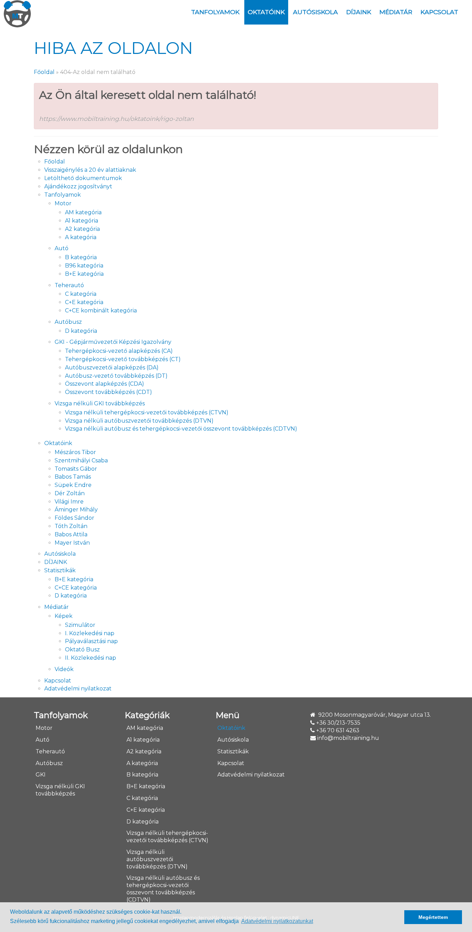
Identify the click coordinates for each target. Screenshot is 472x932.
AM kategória (83, 212)
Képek (64, 616)
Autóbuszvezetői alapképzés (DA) (112, 367)
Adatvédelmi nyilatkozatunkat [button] (277, 921)
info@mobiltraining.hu (348, 738)
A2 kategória (82, 229)
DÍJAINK (358, 12)
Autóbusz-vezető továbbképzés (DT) (116, 376)
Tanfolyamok (215, 12)
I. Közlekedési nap (89, 633)
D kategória (81, 331)
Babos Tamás (73, 476)
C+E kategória (84, 302)
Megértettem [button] (433, 917)
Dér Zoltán (70, 493)
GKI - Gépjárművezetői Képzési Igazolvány (113, 342)
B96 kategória (84, 265)
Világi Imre (69, 501)
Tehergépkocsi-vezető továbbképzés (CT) (123, 359)
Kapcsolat (439, 12)
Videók (64, 669)
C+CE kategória (76, 587)
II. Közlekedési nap (90, 658)
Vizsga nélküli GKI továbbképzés (100, 403)
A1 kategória (81, 220)
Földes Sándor (74, 518)
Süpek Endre (73, 485)
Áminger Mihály (76, 509)
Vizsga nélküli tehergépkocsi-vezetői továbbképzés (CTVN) (146, 412)
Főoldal (44, 72)
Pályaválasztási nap (91, 641)
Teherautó (69, 285)
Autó (61, 248)
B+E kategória (84, 274)
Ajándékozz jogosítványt (78, 186)
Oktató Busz (82, 649)
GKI (41, 774)
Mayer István (72, 542)
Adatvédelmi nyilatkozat (78, 688)
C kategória (80, 294)
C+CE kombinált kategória (101, 310)
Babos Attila (71, 534)
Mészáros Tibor (75, 452)
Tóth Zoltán (71, 526)
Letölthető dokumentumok (83, 178)
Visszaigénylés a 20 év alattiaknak (90, 170)
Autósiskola (315, 12)
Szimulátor (80, 625)
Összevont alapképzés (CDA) (104, 383)
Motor (63, 203)
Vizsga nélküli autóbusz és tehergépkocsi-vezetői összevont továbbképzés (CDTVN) (181, 428)
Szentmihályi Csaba (81, 460)
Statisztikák (60, 570)
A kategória (80, 237)
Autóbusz (68, 322)
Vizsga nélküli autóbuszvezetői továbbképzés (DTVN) (139, 420)
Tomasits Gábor (76, 468)
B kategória (81, 257)
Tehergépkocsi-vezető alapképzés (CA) (119, 351)
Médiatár (395, 12)
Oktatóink (266, 12)
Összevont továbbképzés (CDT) (108, 392)
